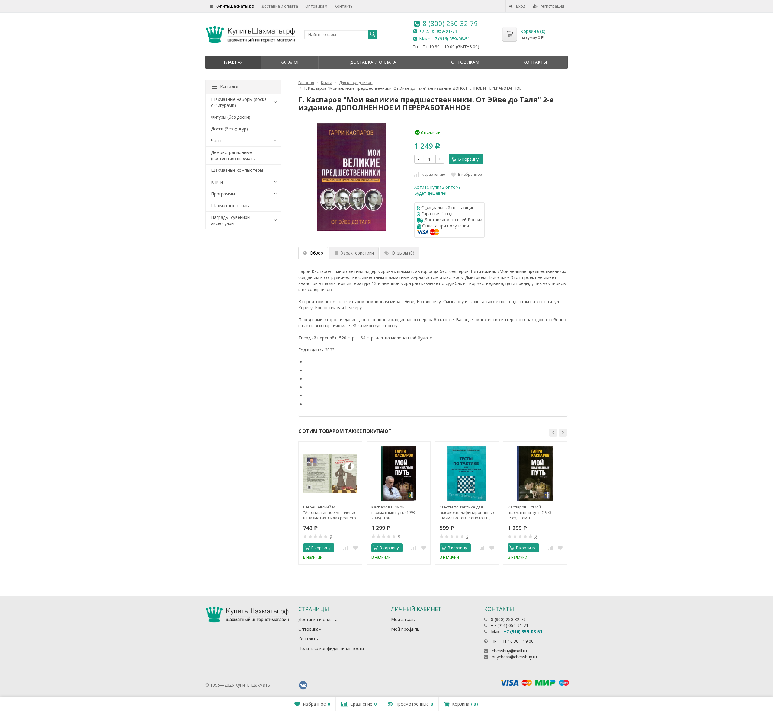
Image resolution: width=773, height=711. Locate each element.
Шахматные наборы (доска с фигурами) (239, 102)
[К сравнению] (345, 548)
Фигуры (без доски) (230, 117)
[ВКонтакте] (303, 685)
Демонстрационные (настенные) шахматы (233, 155)
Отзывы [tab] (403, 253)
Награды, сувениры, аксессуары (231, 220)
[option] (330, 503)
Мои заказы (403, 619)
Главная (233, 62)
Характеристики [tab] (357, 253)
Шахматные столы (230, 205)
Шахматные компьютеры (237, 170)
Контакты (344, 6)
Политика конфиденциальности (331, 648)
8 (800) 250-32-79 (450, 23)
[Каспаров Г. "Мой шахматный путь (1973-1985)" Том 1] (535, 473)
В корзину (468, 159)
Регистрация (552, 6)
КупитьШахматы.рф (235, 6)
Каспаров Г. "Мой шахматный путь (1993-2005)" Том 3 (393, 512)
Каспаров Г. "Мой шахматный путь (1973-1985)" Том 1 (530, 512)
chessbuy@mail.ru (509, 651)
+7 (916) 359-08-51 (451, 39)
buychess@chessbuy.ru (514, 657)
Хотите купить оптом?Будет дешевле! (437, 190)
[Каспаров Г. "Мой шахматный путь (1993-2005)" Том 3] (398, 473)
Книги (217, 182)
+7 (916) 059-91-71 (438, 31)
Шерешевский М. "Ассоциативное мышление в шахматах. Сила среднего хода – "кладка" (330, 512)
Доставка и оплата (279, 6)
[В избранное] (355, 548)
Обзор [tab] (316, 253)
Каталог (290, 62)
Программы (223, 194)
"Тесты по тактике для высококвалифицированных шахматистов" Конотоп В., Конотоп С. (467, 512)
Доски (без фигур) (229, 129)
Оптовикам (316, 6)
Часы (216, 140)
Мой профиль (405, 629)
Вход (520, 6)
